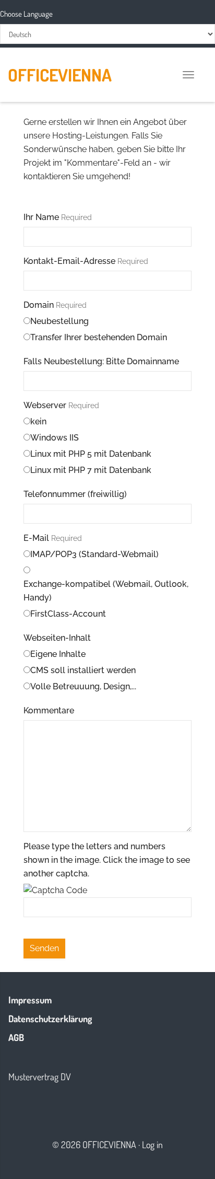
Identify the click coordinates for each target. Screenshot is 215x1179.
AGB (16, 1037)
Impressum (30, 999)
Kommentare (48, 710)
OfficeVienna (60, 75)
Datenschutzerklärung (50, 1018)
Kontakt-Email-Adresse (85, 261)
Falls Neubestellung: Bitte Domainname (101, 361)
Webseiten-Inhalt (57, 638)
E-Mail (52, 538)
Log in (152, 1144)
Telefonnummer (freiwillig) (75, 494)
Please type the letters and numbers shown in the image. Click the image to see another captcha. (106, 860)
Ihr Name (57, 217)
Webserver (61, 405)
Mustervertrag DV (39, 1076)
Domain (55, 305)
